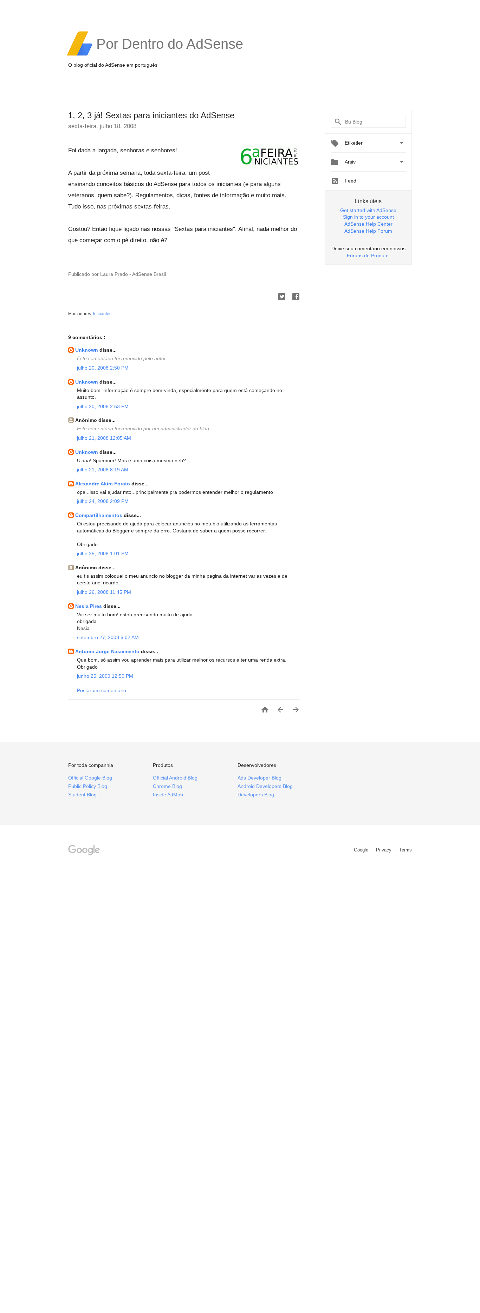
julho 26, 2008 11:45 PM (104, 592)
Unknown (87, 350)
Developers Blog (256, 794)
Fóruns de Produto (368, 255)
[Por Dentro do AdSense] (169, 55)
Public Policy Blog (87, 786)
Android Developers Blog (265, 786)
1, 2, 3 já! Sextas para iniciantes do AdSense (151, 115)
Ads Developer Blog (259, 778)
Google (362, 850)
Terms (405, 850)
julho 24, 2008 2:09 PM (103, 501)
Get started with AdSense (368, 210)
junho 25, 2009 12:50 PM (105, 676)
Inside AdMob (168, 794)
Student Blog (82, 794)
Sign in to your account (368, 217)
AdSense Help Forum (368, 231)
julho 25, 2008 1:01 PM (103, 553)
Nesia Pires (89, 606)
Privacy (384, 850)
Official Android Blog (175, 778)
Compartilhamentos (99, 515)
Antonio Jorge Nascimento (108, 651)
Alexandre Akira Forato (103, 483)
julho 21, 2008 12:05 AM (104, 438)
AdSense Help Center (368, 224)
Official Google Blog (90, 778)
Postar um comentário (101, 690)
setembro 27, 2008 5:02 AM (108, 637)
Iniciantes (102, 313)
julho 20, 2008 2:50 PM (103, 368)
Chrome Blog (167, 786)
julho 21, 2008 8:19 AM (102, 469)
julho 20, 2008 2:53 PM (103, 406)
